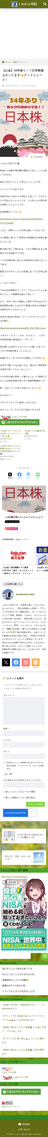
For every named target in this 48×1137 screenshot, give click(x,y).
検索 (45, 956)
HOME (25, 1124)
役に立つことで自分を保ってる (17, 968)
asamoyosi (7, 1008)
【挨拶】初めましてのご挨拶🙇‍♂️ (17, 1027)
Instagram (26, 667)
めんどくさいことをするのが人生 (18, 974)
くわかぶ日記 (27, 4)
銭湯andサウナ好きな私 (13, 985)
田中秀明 (39, 1050)
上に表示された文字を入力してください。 (23, 780)
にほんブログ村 (19, 417)
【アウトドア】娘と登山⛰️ (15, 1038)
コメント (8, 695)
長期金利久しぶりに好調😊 (15, 980)
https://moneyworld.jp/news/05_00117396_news (22, 328)
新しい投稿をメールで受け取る (20, 798)
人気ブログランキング (10, 1107)
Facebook (16, 667)
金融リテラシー (23, 539)
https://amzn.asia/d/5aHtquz (14, 877)
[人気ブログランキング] (7, 1102)
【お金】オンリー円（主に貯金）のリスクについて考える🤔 (10, 433)
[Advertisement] (24, 33)
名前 (6, 728)
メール (7, 740)
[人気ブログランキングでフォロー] (19, 422)
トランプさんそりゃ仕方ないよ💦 (18, 991)
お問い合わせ (24, 1129)
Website (35, 667)
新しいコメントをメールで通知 (20, 792)
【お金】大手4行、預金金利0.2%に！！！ (22, 1005)
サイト (6, 751)
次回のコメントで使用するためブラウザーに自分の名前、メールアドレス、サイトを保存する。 (25, 766)
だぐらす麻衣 (37, 1038)
